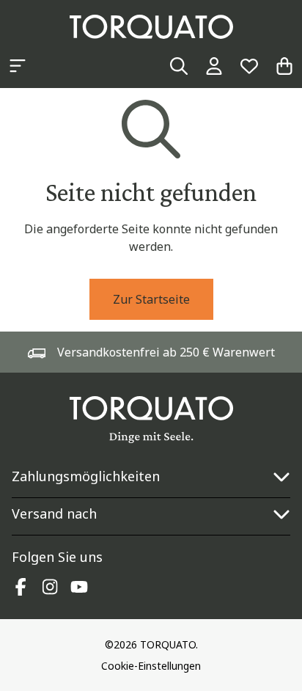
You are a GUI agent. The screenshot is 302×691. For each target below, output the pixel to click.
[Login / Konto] (214, 66)
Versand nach (54, 513)
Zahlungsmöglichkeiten (86, 476)
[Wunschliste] (249, 66)
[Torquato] (151, 27)
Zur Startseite (151, 299)
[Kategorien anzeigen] (17, 66)
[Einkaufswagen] (284, 66)
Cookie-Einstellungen (151, 666)
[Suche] (179, 66)
